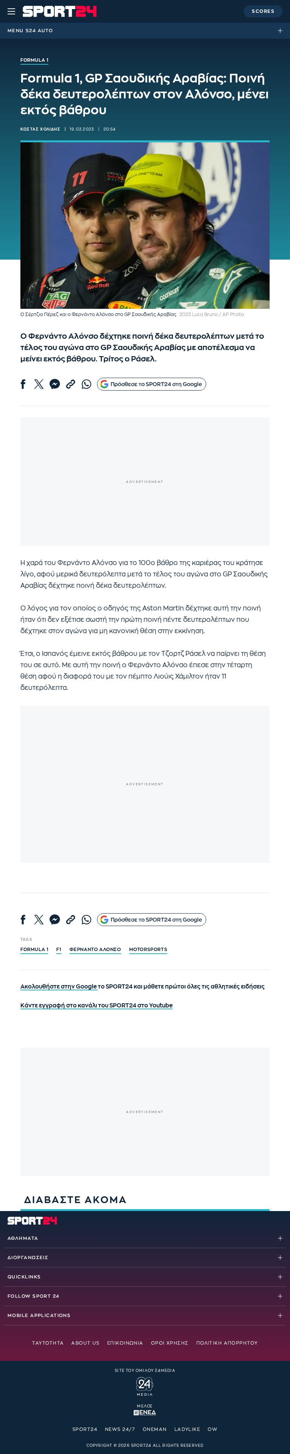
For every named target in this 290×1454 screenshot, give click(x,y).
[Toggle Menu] (11, 11)
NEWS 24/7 (120, 1429)
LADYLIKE (187, 1429)
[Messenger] (54, 384)
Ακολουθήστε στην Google (59, 987)
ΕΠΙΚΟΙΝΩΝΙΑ (125, 1343)
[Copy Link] (70, 384)
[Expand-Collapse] (282, 30)
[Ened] (145, 1412)
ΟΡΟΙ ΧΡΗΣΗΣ (170, 1343)
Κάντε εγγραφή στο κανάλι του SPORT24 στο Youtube (96, 1006)
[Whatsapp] (86, 384)
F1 (58, 949)
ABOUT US (85, 1343)
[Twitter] (39, 384)
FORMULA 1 (34, 949)
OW (213, 1429)
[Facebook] (23, 384)
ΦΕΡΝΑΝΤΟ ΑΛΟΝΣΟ (95, 949)
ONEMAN (155, 1429)
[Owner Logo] (145, 1385)
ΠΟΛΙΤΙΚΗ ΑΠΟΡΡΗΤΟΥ (227, 1343)
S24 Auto (39, 30)
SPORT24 (84, 1429)
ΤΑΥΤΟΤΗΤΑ (48, 1343)
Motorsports (148, 949)
